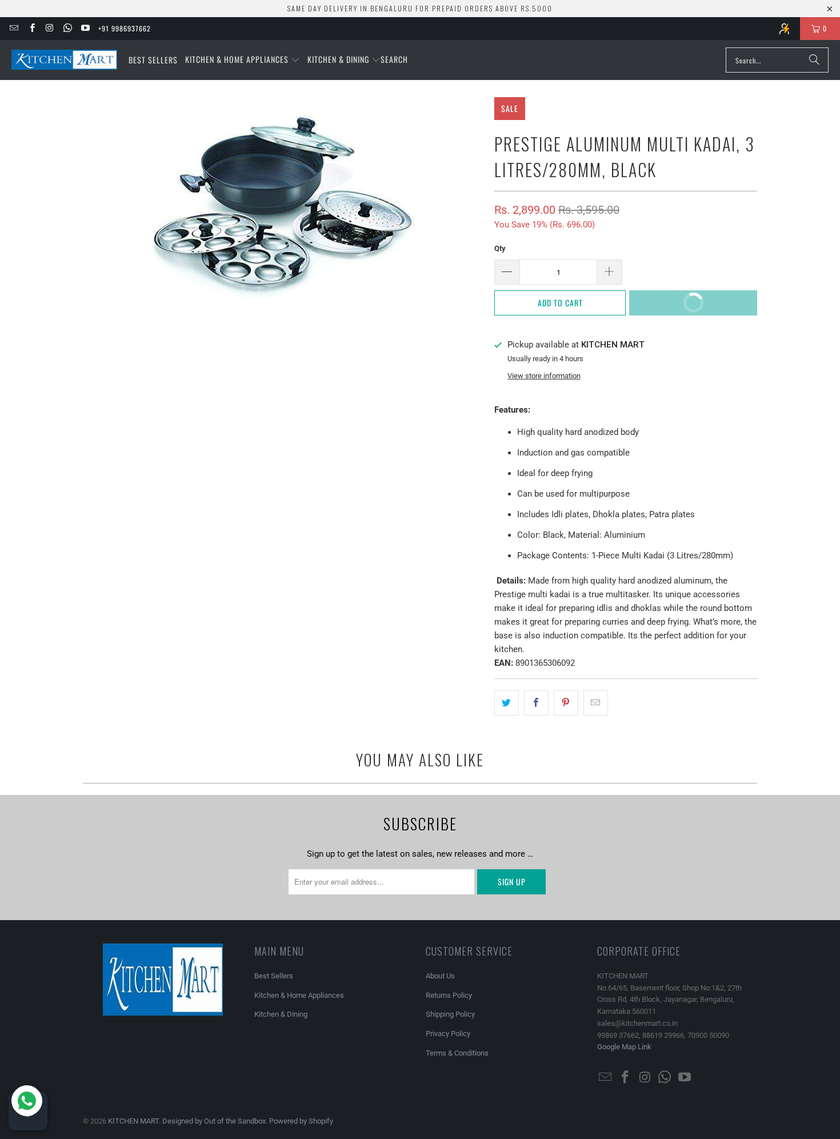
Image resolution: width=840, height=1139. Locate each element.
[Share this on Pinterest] (566, 703)
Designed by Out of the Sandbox (214, 1121)
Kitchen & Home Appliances (299, 995)
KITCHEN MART (133, 1121)
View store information (544, 375)
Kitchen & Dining (280, 1014)
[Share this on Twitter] (506, 703)
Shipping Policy (450, 1014)
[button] (242, 60)
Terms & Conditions (457, 1053)
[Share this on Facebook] (536, 703)
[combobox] (777, 60)
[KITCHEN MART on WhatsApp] (67, 28)
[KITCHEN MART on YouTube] (85, 28)
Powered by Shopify (301, 1121)
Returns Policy (449, 995)
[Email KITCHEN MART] (13, 28)
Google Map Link (624, 1046)
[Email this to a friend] (595, 703)
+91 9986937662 (124, 28)
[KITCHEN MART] (64, 60)
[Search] (814, 60)
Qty (500, 248)
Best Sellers (273, 976)
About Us (440, 976)
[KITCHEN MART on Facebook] (31, 28)
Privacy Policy (448, 1033)
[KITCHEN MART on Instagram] (49, 28)
